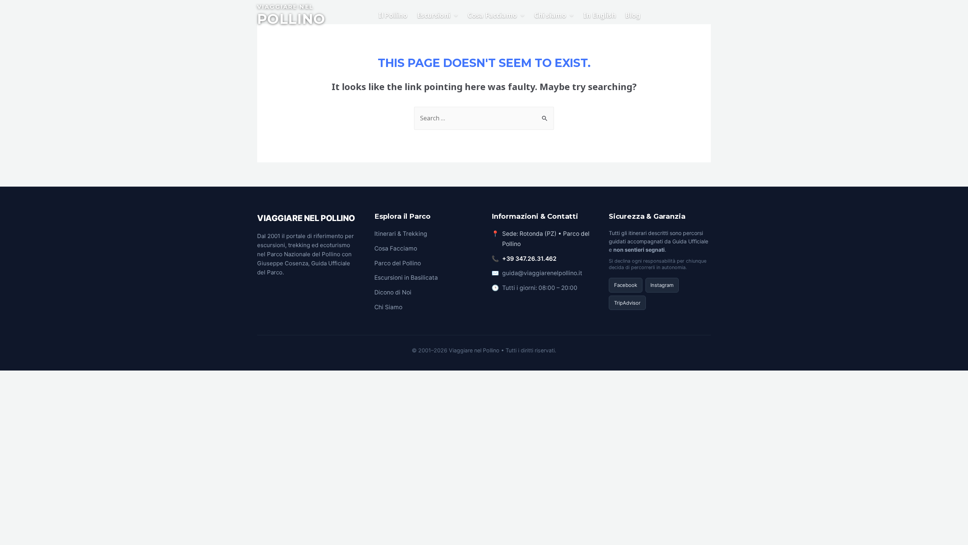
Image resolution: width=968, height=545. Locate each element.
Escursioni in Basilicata (406, 277)
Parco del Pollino (397, 263)
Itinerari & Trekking (400, 233)
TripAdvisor (627, 303)
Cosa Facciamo (395, 248)
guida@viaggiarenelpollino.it (542, 273)
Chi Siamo (388, 307)
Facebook (625, 285)
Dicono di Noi (392, 292)
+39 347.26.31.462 (529, 258)
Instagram (661, 285)
